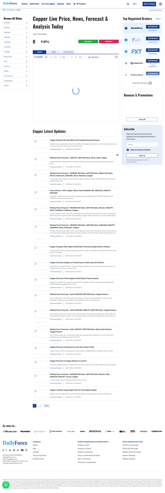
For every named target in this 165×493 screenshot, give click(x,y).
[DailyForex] (15, 443)
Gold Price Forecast (130, 445)
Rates (54, 52)
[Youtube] (22, 450)
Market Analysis (129, 459)
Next (47, 406)
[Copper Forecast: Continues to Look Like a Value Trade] (41, 351)
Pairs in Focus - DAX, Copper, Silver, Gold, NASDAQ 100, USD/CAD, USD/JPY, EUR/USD (80, 191)
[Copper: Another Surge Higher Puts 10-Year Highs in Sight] (41, 394)
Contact (36, 452)
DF (3, 10)
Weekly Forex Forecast (132, 452)
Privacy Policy (38, 459)
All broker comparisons (87, 462)
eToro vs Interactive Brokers (89, 455)
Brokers (25, 3)
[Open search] (128, 4)
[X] (6, 450)
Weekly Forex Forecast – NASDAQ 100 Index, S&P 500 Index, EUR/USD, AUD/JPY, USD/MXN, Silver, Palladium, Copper (82, 226)
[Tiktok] (17, 450)
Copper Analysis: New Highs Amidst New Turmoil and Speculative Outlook (80, 247)
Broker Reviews (129, 455)
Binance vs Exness (85, 452)
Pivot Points (68, 52)
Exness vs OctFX (84, 448)
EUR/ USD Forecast (130, 448)
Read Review (153, 30)
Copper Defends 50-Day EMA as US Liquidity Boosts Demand (75, 140)
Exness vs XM (83, 445)
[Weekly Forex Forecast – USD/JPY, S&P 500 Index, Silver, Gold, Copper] (41, 162)
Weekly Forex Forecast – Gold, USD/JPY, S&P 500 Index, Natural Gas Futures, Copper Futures (81, 330)
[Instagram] (26, 450)
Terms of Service (39, 455)
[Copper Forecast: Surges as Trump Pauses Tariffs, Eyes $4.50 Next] (41, 266)
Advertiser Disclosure (155, 10)
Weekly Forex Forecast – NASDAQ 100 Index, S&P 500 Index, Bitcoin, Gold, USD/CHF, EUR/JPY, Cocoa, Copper (80, 375)
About (68, 3)
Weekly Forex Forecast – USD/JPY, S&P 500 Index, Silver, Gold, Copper (78, 158)
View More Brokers (140, 83)
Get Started (153, 27)
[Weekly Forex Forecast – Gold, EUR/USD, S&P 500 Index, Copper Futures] (41, 298)
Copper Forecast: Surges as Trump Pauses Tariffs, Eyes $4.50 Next (77, 262)
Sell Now (108, 41)
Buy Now (88, 41)
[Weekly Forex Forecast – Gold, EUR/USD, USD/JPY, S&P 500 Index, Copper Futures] (41, 314)
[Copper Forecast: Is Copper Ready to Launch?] (41, 365)
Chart (39, 52)
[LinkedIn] (10, 450)
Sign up (142, 155)
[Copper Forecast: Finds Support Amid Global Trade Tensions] (41, 282)
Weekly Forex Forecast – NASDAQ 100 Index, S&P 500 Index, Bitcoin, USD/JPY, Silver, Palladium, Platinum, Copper (81, 209)
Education (60, 3)
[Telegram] (14, 450)
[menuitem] (16, 22)
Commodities (10, 10)
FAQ (34, 448)
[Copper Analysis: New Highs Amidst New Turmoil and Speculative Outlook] (41, 251)
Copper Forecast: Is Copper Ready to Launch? (68, 361)
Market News (34, 3)
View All (142, 119)
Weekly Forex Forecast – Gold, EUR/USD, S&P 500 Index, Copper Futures (79, 294)
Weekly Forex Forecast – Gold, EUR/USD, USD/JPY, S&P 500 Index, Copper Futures (83, 310)
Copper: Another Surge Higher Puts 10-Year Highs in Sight (73, 390)
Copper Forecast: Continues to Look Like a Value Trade (72, 347)
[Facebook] (3, 450)
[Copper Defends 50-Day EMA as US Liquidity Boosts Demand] (41, 144)
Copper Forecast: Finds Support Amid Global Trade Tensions (74, 278)
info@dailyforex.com (9, 457)
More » (158, 19)
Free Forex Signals (48, 3)
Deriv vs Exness (84, 459)
